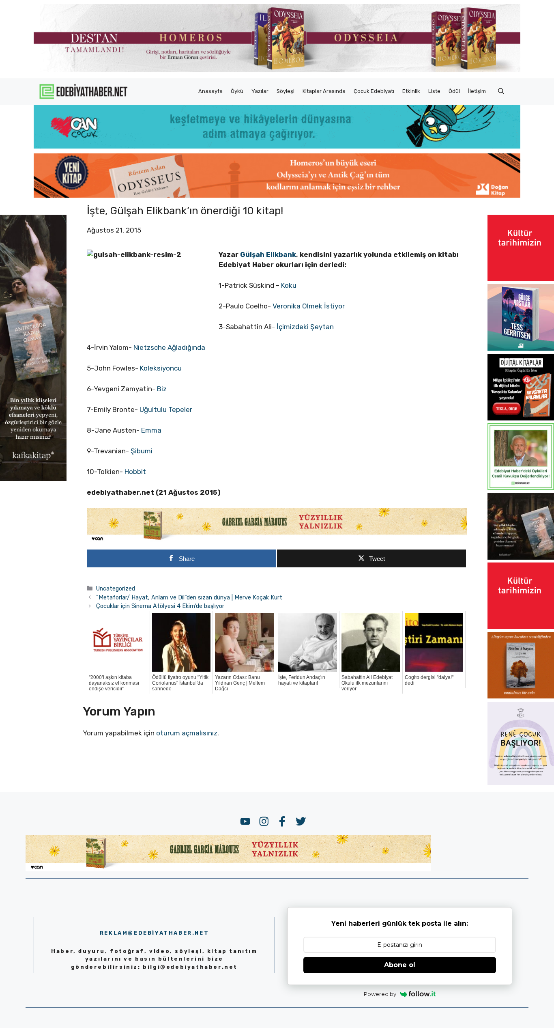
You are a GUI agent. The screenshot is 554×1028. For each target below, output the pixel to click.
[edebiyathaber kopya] (277, 195)
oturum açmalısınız (186, 733)
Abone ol (399, 965)
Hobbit (135, 472)
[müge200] (520, 418)
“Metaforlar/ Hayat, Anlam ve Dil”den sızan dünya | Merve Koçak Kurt (189, 597)
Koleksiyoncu (161, 368)
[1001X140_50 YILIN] (277, 70)
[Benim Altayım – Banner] (520, 696)
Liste (434, 91)
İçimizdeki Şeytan (305, 327)
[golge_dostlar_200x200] (520, 348)
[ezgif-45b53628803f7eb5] (277, 146)
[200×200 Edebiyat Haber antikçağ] (520, 557)
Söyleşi (285, 91)
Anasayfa (210, 91)
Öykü (237, 91)
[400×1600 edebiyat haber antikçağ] (33, 478)
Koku (288, 285)
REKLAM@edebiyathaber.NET (154, 933)
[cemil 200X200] (520, 487)
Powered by (380, 994)
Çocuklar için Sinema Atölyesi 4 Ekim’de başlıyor (160, 606)
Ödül (454, 91)
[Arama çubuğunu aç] (501, 91)
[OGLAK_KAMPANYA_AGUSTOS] (520, 279)
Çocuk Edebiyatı (374, 91)
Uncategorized (115, 588)
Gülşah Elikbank (268, 254)
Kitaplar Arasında (324, 91)
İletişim (477, 91)
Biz (161, 389)
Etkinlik (411, 91)
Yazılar (259, 91)
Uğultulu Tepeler (166, 409)
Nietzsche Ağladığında (169, 347)
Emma (151, 430)
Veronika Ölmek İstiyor (309, 306)
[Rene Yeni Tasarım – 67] (520, 782)
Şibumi (141, 451)
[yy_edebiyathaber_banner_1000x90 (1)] (277, 540)
